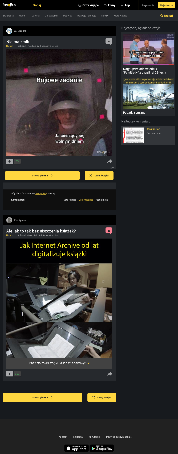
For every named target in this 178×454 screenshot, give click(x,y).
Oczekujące (90, 5)
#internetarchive (50, 235)
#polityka (31, 46)
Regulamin (94, 436)
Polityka (67, 15)
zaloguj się (41, 193)
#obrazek (22, 46)
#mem (30, 235)
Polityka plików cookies (119, 436)
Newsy (104, 15)
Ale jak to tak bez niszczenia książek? (41, 231)
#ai (40, 235)
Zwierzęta (8, 15)
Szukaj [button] (168, 16)
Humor (22, 15)
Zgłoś (111, 168)
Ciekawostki (51, 15)
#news (55, 46)
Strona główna (40, 175)
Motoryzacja (120, 15)
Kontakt (63, 436)
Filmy (111, 5)
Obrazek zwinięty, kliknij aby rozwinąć (57, 363)
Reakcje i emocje (86, 15)
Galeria (36, 15)
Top (127, 5)
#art (39, 46)
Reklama (78, 436)
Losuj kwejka (102, 175)
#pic (36, 235)
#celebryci (46, 46)
